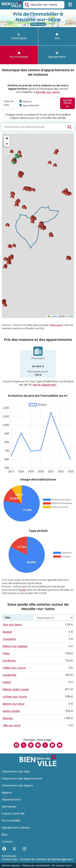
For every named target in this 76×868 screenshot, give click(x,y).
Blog (4, 834)
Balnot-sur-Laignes (15, 646)
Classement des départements (22, 778)
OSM (70, 316)
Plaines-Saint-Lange (16, 689)
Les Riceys (9, 660)
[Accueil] (11, 5)
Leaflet (53, 316)
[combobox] (43, 4)
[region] (38, 225)
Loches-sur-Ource (15, 696)
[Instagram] (24, 849)
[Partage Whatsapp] (45, 745)
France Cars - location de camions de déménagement (37, 859)
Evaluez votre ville (13, 813)
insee (22, 589)
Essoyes (8, 718)
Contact (7, 841)
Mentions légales (11, 865)
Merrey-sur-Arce (13, 704)
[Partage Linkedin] (31, 745)
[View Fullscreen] (7, 152)
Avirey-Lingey (11, 711)
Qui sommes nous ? (61, 865)
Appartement (30, 105)
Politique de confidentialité (36, 865)
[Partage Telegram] (38, 745)
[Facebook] (4, 849)
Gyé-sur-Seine (12, 624)
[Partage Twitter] (23, 745)
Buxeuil (7, 632)
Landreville (9, 675)
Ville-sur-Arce (11, 725)
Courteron (9, 639)
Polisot (7, 682)
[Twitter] (14, 849)
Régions (7, 792)
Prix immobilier (11, 820)
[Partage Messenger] (52, 745)
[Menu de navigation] (70, 4)
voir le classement (44, 385)
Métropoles (9, 806)
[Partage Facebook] (16, 745)
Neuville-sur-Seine (47, 92)
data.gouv (56, 325)
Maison (27, 101)
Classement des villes (16, 771)
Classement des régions (17, 785)
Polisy (6, 653)
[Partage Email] (59, 745)
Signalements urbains (16, 827)
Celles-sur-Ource (14, 668)
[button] (17, 202)
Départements (11, 799)
